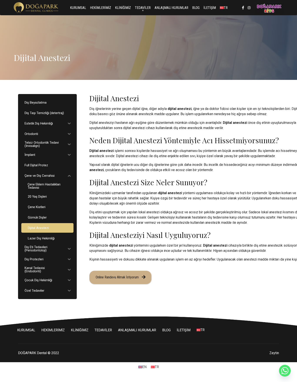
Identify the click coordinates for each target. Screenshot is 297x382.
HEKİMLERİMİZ (100, 8)
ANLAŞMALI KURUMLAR (171, 8)
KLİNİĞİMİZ (123, 8)
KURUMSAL (78, 8)
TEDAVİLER (143, 8)
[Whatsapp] (285, 371)
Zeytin (274, 353)
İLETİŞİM (210, 8)
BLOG (196, 8)
